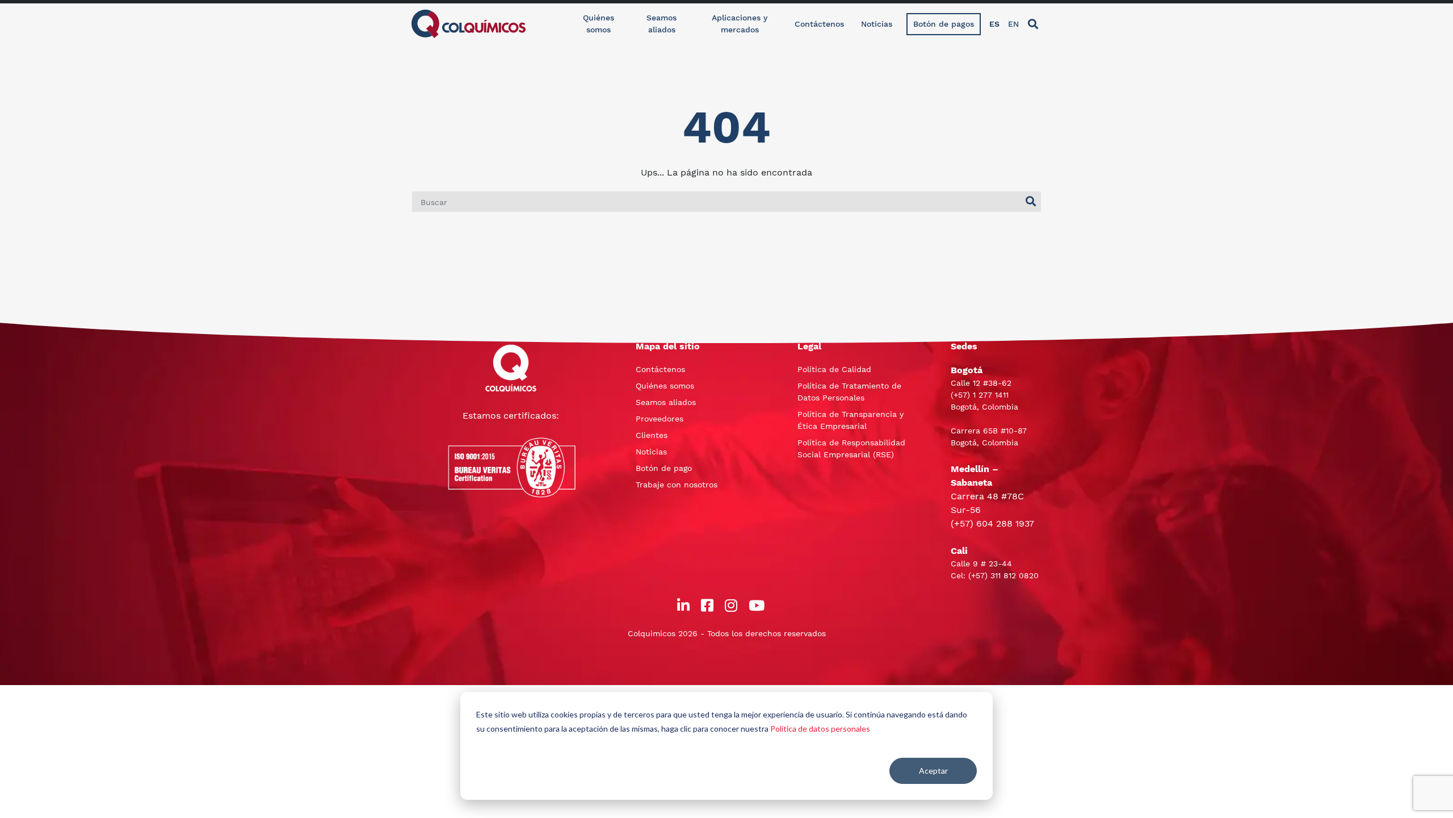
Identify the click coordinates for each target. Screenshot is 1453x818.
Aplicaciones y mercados (739, 23)
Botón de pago (664, 468)
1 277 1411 (991, 394)
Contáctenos (819, 23)
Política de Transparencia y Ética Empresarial (850, 420)
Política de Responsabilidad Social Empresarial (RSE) (851, 448)
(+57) (962, 394)
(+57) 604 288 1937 (992, 523)
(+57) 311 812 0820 (1003, 575)
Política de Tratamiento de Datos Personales (849, 391)
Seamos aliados (661, 23)
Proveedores (659, 418)
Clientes (651, 435)
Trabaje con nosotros (676, 484)
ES (994, 23)
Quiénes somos (598, 23)
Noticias (876, 23)
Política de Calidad (834, 369)
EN (1013, 23)
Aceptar (933, 770)
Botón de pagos (943, 23)
